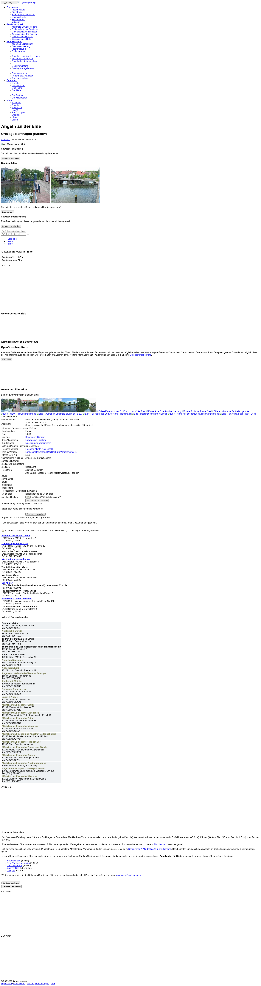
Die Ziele (16, 90)
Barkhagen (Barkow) (35, 437)
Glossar (15, 22)
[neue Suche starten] (28, 234)
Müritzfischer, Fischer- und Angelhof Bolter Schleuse (29, 734)
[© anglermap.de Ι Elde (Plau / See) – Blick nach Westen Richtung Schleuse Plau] (86, 411)
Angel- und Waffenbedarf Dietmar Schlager (24, 673)
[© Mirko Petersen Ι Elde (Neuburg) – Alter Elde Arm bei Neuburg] (163, 411)
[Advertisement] (33, 288)
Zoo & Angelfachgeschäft (14, 543)
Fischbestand (18, 10)
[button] (13, 7)
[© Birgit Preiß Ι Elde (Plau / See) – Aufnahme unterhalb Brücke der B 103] (59, 414)
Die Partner (17, 95)
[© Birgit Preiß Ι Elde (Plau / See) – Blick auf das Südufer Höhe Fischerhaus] (107, 414)
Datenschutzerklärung (140, 355)
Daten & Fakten (19, 17)
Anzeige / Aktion (20, 78)
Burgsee (11, 870)
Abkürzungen (18, 112)
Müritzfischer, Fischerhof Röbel (18, 718)
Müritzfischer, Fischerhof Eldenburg (20, 713)
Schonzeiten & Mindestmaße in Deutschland (149, 849)
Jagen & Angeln (10, 697)
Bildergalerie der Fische (23, 14)
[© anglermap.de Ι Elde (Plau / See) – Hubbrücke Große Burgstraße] (230, 411)
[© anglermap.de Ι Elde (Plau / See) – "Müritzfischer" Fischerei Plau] (75, 202)
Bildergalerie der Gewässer (25, 29)
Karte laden (6, 360)
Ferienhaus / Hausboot (23, 76)
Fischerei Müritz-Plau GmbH (39, 449)
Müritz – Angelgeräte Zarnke (15, 559)
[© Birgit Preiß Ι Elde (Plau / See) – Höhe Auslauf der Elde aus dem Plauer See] (193, 414)
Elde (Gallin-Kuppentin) (18, 863)
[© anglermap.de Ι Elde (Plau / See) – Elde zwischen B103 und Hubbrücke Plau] (120, 411)
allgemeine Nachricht (22, 44)
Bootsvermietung (20, 66)
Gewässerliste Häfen (22, 39)
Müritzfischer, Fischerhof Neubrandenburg (24, 763)
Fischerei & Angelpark (22, 58)
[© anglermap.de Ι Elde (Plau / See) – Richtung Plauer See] (196, 411)
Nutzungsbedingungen (38, 983)
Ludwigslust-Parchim (35, 440)
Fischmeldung (19, 49)
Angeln (15, 105)
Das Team (17, 88)
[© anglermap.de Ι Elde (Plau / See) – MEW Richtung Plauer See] (18, 414)
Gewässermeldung (21, 46)
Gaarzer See (13, 868)
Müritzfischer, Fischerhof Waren (18, 705)
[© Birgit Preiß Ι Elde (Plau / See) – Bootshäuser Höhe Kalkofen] (149, 414)
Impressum (6, 983)
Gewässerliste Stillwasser (24, 32)
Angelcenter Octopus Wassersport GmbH (23, 768)
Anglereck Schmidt (12, 631)
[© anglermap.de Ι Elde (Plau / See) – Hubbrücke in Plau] (25, 202)
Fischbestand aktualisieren (37, 500)
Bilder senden (18, 51)
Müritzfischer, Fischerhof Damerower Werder (25, 747)
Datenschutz (19, 983)
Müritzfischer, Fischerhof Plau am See (21, 742)
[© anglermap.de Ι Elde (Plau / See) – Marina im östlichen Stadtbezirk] (67, 411)
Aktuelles (16, 102)
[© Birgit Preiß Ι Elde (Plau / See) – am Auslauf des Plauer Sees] (238, 414)
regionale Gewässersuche (24, 27)
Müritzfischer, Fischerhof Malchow (19, 776)
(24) (28, 497)
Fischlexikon (18, 12)
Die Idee (16, 83)
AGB (53, 983)
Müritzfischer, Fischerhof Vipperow (20, 726)
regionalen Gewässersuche (129, 875)
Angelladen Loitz (10, 668)
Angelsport (17, 107)
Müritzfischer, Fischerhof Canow (18, 755)
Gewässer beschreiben (11, 226)
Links (14, 117)
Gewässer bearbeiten (10, 158)
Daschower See (14, 865)
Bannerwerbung (19, 73)
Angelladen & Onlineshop (24, 61)
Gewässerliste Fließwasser (25, 34)
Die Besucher (18, 85)
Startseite (5, 139)
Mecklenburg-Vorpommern (38, 443)
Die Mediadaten (19, 98)
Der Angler (7, 583)
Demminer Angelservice (14, 689)
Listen (15, 120)
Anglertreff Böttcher (12, 681)
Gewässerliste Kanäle (22, 36)
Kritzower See (14, 861)
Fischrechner (18, 19)
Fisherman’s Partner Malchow (16, 599)
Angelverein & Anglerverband (26, 56)
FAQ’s (15, 110)
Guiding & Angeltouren (23, 68)
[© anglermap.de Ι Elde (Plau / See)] (48, 411)
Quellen (16, 115)
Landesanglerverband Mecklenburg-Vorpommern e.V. (51, 452)
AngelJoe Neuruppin (12, 660)
